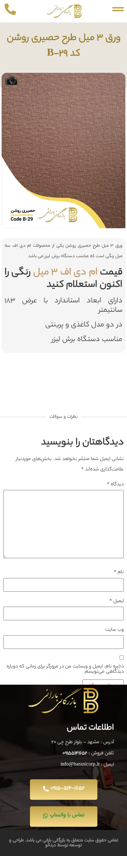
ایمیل (116, 601)
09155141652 (75, 753)
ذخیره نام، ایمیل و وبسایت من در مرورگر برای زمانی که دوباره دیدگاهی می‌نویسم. (65, 669)
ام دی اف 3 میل (65, 273)
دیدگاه (115, 484)
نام (119, 572)
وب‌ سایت (114, 630)
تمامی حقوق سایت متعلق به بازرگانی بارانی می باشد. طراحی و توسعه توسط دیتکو (63, 843)
